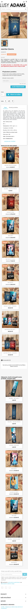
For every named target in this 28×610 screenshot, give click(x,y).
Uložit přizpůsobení (18, 87)
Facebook (2, 588)
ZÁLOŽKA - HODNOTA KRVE (14, 539)
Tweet (9, 101)
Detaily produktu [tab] (13, 107)
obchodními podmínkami (14, 582)
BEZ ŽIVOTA (10, 282)
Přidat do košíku (14, 94)
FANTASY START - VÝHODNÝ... (10, 306)
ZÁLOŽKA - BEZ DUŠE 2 (14, 398)
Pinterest (12, 101)
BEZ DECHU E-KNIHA (10, 259)
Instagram (10, 588)
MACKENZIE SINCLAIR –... (10, 329)
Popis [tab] (5, 107)
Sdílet (5, 101)
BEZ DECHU (14, 468)
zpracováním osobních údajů (7, 583)
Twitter (6, 588)
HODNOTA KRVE (10, 212)
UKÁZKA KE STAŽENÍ (9, 141)
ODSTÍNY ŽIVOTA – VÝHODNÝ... (10, 353)
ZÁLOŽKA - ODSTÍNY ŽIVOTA (10, 188)
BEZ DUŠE (10, 235)
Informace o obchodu (7, 604)
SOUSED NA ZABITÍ (14, 492)
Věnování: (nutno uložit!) (8, 78)
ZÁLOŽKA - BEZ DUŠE (14, 445)
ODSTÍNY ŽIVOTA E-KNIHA (10, 165)
